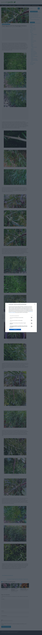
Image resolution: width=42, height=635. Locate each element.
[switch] (31, 317)
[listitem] (21, 315)
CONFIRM (15, 329)
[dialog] (21, 317)
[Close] (35, 304)
